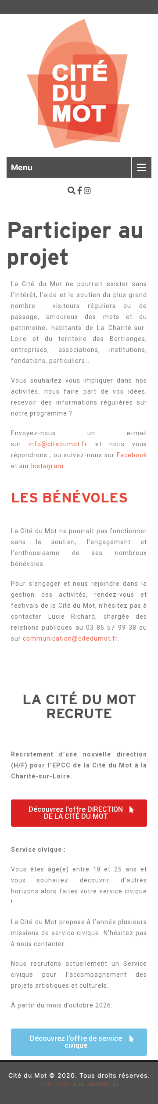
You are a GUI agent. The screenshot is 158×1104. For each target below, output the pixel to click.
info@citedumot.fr (58, 444)
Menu (21, 167)
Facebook (132, 455)
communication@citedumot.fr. (71, 638)
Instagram (46, 466)
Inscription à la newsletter (79, 1083)
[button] (79, 813)
